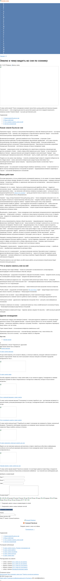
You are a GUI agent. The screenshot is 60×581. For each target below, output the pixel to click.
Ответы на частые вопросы (31, 574)
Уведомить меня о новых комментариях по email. (16, 503)
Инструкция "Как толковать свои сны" (11, 574)
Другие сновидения (9, 124)
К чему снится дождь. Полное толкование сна (16, 548)
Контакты (29, 578)
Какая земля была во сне (11, 118)
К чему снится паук (8, 555)
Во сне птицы (33, 290)
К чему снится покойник (10, 552)
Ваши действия (8, 120)
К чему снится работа (9, 550)
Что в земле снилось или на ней (13, 122)
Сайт (1, 483)
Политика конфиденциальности (16, 578)
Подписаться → (30, 529)
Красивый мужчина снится (20, 569)
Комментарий (4, 495)
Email (2, 480)
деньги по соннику (19, 193)
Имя (1, 477)
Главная (2, 56)
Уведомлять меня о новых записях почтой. (14, 506)
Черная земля (7, 339)
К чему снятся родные (9, 553)
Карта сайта (3, 578)
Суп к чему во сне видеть (19, 562)
